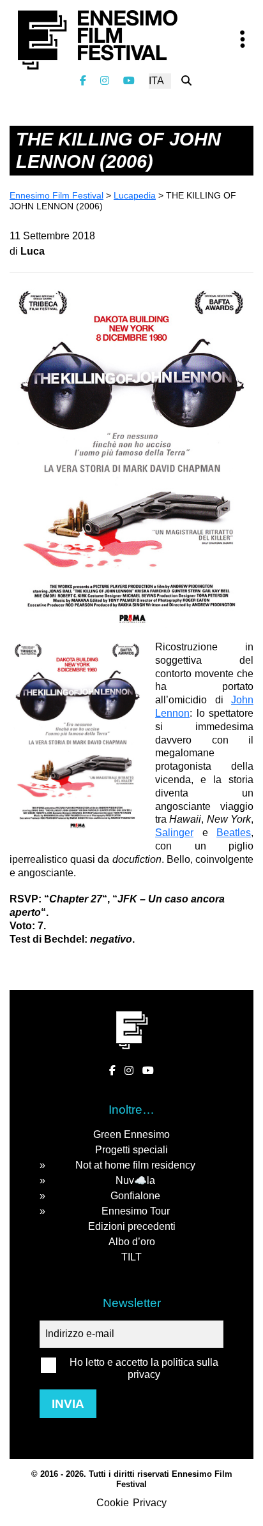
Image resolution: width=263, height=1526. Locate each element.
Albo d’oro (132, 1241)
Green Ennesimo (131, 1134)
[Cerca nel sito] (186, 80)
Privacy (150, 1502)
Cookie (112, 1502)
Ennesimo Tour (135, 1211)
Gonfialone (135, 1195)
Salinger (174, 832)
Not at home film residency (135, 1165)
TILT (131, 1257)
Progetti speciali (131, 1149)
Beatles (233, 832)
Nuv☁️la (135, 1180)
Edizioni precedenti (132, 1226)
